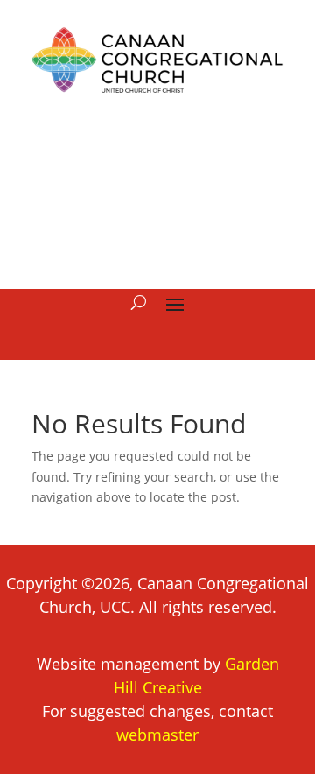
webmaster (157, 734)
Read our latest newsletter (158, 190)
